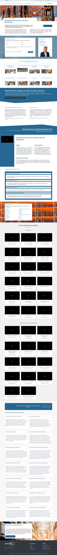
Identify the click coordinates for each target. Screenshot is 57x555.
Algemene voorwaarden (16, 553)
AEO (20, 216)
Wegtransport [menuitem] (8, 3)
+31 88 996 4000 (6, 0)
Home (5, 18)
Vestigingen (40, 0)
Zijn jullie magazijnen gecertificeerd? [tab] (11, 187)
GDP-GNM (8, 216)
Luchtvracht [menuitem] (20, 3)
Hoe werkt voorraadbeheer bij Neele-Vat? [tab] (35, 416)
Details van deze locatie (12, 244)
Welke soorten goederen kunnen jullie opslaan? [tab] (13, 173)
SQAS (7, 215)
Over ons (34, 0)
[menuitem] (48, 0)
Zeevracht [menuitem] (15, 3)
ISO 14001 (8, 214)
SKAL (17, 161)
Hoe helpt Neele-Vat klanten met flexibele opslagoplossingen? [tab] (38, 431)
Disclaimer (21, 553)
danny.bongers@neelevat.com (43, 45)
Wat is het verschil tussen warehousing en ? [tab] (13, 416)
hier (6, 426)
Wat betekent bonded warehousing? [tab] (10, 431)
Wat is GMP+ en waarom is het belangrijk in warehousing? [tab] (13, 478)
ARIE (20, 213)
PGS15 (21, 212)
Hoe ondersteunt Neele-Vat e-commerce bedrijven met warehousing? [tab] (39, 447)
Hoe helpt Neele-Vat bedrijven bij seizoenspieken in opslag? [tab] (38, 507)
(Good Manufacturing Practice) (24, 147)
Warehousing (9, 18)
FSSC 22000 (36, 147)
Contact (43, 0)
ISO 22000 (8, 212)
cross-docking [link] (19, 416)
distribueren (32, 115)
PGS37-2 (21, 211)
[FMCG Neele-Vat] (10, 71)
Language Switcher (48, 0)
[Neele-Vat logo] (50, 3)
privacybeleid (13, 51)
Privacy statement (25, 553)
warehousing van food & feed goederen (42, 118)
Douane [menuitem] (33, 3)
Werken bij (37, 0)
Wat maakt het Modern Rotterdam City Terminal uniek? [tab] (13, 447)
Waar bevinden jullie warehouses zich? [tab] (12, 180)
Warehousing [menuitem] (27, 3)
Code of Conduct (30, 553)
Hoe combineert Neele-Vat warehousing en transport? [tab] (13, 507)
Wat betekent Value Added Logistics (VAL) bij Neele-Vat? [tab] (37, 478)
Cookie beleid (34, 553)
